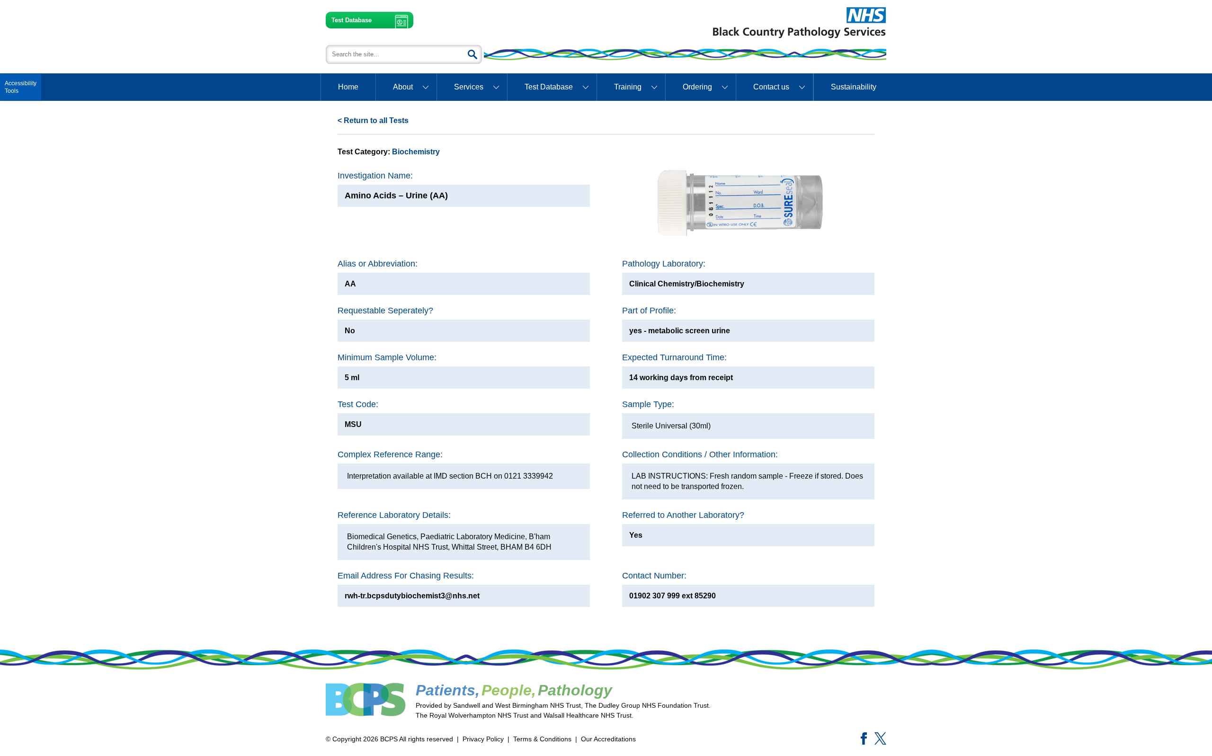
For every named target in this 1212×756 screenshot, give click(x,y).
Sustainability (853, 87)
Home (348, 87)
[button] (20, 87)
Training (628, 87)
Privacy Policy (483, 739)
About (403, 87)
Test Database (351, 20)
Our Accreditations (608, 739)
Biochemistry (416, 152)
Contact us (771, 87)
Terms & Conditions (542, 739)
